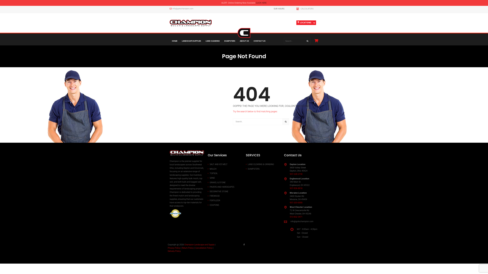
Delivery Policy (174, 251)
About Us (244, 41)
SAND (212, 178)
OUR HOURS (279, 9)
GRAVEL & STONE (218, 182)
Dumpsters (229, 41)
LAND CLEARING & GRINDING (261, 164)
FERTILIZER (215, 200)
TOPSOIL (214, 173)
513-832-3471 (296, 217)
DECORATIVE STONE (219, 191)
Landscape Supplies (191, 41)
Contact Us (259, 41)
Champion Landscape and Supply (199, 244)
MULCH (213, 169)
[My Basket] (316, 40)
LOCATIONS (305, 22)
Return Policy (188, 248)
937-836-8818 (296, 188)
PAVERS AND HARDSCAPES (222, 187)
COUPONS (214, 205)
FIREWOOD (215, 196)
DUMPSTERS (254, 169)
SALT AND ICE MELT (218, 164)
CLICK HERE (261, 3)
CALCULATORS (307, 9)
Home (174, 41)
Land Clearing (213, 41)
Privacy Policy (174, 248)
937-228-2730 (296, 174)
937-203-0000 (296, 202)
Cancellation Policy (203, 248)
